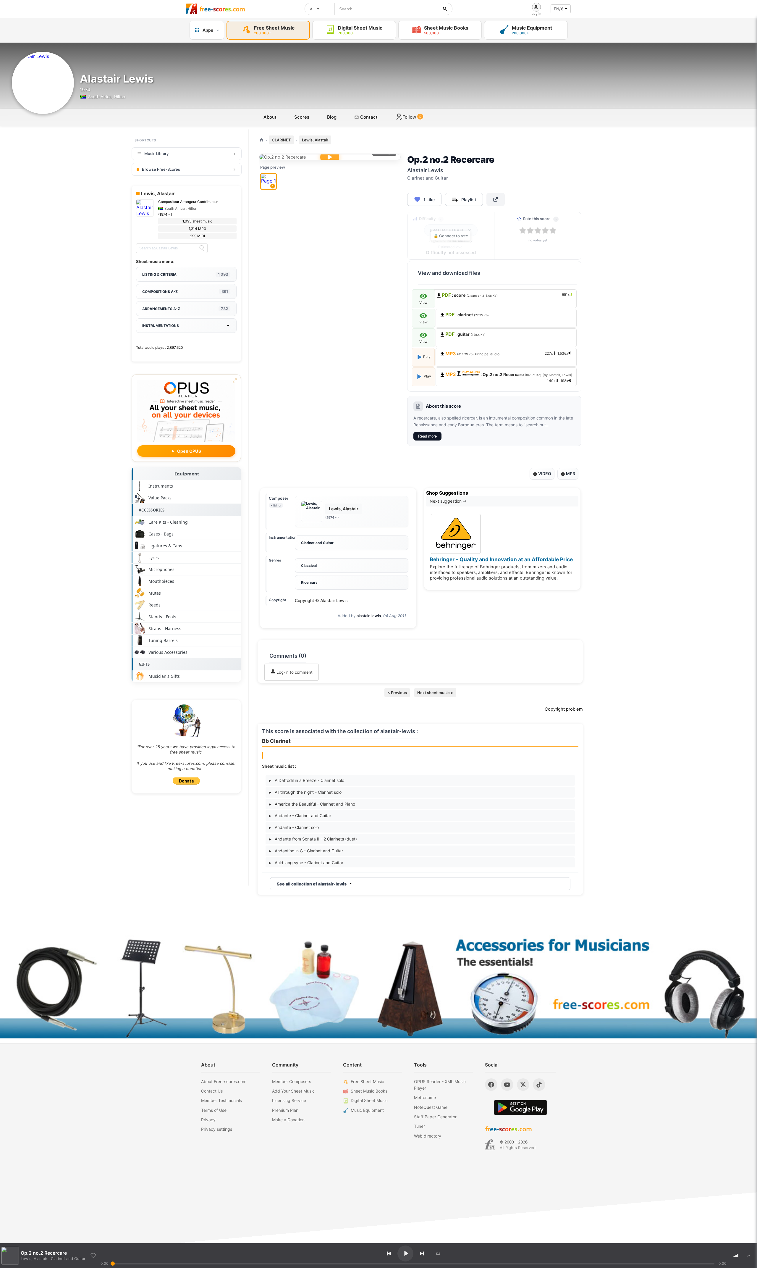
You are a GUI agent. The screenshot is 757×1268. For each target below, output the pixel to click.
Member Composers (291, 1081)
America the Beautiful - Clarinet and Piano (312, 803)
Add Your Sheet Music (293, 1090)
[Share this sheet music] (495, 199)
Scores (301, 117)
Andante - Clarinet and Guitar (300, 815)
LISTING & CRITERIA (185, 274)
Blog (332, 117)
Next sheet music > (435, 692)
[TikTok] (539, 1084)
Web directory (427, 1135)
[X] (523, 1084)
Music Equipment (367, 1110)
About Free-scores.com (223, 1081)
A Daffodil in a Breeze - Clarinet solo (306, 780)
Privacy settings (216, 1129)
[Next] (422, 1253)
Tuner (419, 1126)
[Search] (202, 248)
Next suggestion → (448, 501)
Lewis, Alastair (315, 140)
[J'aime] (93, 1255)
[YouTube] (507, 1084)
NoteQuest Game (430, 1107)
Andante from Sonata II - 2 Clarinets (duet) (313, 838)
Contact (368, 117)
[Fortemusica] (490, 1145)
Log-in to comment (294, 672)
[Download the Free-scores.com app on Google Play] (520, 1107)
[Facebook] (491, 1084)
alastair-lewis (369, 615)
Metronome (425, 1097)
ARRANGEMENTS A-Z (185, 308)
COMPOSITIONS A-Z (185, 291)
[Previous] (389, 1253)
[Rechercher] (445, 9)
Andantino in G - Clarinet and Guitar (306, 850)
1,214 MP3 (197, 228)
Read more (427, 436)
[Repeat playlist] (438, 1253)
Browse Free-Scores (161, 169)
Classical (309, 565)
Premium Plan (285, 1110)
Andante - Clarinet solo (294, 827)
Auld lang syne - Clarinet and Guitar (306, 862)
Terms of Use (214, 1110)
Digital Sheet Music (369, 1100)
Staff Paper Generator (435, 1116)
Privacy (208, 1119)
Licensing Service (289, 1100)
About (269, 117)
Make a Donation (288, 1119)
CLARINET (281, 140)
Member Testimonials (221, 1100)
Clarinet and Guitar (317, 543)
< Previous (397, 692)
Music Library (156, 153)
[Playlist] (748, 1255)
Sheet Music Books (369, 1090)
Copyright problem (564, 709)
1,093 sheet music (197, 221)
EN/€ (558, 9)
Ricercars (309, 582)
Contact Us (212, 1090)
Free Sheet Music (367, 1081)
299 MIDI (197, 236)
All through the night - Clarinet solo (305, 792)
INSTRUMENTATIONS (160, 325)
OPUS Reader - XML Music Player (440, 1084)
